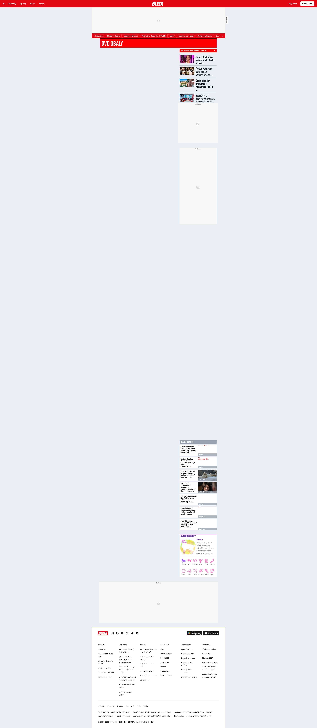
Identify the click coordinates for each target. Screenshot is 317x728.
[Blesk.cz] (158, 4)
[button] (194, 633)
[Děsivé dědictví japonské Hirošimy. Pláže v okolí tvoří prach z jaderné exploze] (207, 512)
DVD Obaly (112, 43)
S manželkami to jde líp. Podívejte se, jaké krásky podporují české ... (189, 499)
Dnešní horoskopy (188, 536)
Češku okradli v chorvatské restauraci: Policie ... (204, 85)
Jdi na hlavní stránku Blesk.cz (194, 50)
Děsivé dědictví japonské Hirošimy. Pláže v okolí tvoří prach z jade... (188, 511)
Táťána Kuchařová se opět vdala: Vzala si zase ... (205, 60)
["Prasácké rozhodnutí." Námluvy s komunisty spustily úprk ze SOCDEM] (207, 487)
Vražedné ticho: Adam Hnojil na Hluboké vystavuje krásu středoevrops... (188, 462)
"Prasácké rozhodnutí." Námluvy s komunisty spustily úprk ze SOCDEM (188, 487)
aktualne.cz (203, 479)
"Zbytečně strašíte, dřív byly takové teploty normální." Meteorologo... (188, 474)
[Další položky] (222, 36)
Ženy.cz (202, 529)
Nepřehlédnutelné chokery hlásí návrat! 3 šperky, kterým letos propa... (189, 523)
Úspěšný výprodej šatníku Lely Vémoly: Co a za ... (204, 72)
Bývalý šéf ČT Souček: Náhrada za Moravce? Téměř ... (205, 98)
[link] (112, 633)
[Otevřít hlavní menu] (3, 3)
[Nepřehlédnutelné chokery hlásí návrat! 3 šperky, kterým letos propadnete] (207, 524)
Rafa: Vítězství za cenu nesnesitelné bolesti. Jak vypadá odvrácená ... (188, 449)
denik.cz (202, 504)
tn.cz (201, 455)
